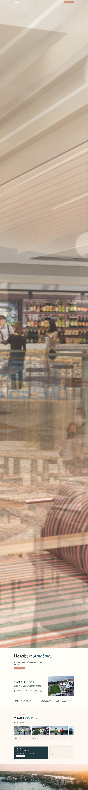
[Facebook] (52, 754)
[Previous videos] (15, 743)
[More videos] (18, 743)
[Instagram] (55, 754)
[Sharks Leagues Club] (16, 2)
